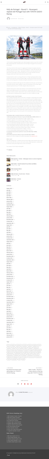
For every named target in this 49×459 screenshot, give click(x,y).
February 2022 (9, 215)
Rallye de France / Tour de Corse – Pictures (20, 173)
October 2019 (9, 237)
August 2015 (9, 324)
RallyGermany (17, 354)
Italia (14, 347)
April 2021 (9, 232)
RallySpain (16, 356)
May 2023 (9, 193)
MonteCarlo (21, 349)
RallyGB (38, 352)
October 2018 (9, 258)
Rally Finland (33, 352)
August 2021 (9, 225)
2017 (8, 345)
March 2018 (9, 270)
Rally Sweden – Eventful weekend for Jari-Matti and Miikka (23, 163)
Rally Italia (24, 354)
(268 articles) (30, 392)
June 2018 (9, 265)
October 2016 (9, 300)
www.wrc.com (34, 136)
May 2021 (9, 230)
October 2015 (9, 320)
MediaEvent (36, 347)
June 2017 (9, 285)
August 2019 (9, 241)
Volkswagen (14, 359)
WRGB (23, 359)
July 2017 (8, 283)
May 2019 (9, 247)
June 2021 (9, 228)
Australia (24, 345)
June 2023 (9, 192)
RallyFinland (26, 352)
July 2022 (8, 208)
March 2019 (9, 250)
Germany (9, 347)
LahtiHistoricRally (23, 347)
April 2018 (9, 269)
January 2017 (9, 294)
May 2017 (9, 287)
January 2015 (9, 336)
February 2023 (9, 199)
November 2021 (10, 219)
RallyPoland (9, 356)
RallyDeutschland (37, 349)
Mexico (8, 349)
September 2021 (10, 223)
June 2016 (9, 307)
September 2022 (10, 204)
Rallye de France (10, 352)
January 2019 (9, 254)
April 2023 (9, 195)
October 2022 (9, 203)
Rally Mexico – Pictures (16, 178)
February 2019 (9, 252)
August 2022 (9, 206)
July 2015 (8, 325)
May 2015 (9, 329)
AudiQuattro (19, 345)
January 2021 (9, 236)
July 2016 (8, 305)
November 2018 (10, 256)
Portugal (30, 349)
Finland (29, 345)
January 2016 (9, 316)
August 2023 (9, 188)
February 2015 (9, 335)
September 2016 (10, 302)
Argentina (13, 345)
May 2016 (9, 309)
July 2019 (8, 243)
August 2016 (9, 303)
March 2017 (9, 291)
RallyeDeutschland (18, 352)
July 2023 (8, 190)
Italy (17, 347)
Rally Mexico (30, 354)
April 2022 (9, 214)
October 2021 (9, 221)
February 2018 (9, 272)
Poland (26, 349)
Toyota (8, 359)
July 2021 (8, 226)
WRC (19, 359)
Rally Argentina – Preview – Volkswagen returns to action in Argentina (26, 158)
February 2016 (9, 314)
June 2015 (9, 327)
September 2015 (10, 322)
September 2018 (10, 259)
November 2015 (10, 318)
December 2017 (10, 276)
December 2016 (10, 296)
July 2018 (8, 263)
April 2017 (9, 289)
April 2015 (9, 331)
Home (9, 27)
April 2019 (9, 248)
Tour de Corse (31, 356)
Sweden (25, 356)
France (39, 345)
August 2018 (9, 261)
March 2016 (9, 313)
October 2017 (9, 280)
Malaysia (30, 347)
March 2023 (9, 197)
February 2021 (9, 234)
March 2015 (9, 333)
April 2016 (9, 311)
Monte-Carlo (14, 349)
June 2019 (9, 245)
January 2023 (9, 201)
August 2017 (9, 281)
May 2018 (9, 267)
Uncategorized (14, 27)
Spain (21, 356)
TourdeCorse (38, 356)
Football (34, 345)
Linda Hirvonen (14, 18)
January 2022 (9, 217)
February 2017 (9, 292)
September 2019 (10, 239)
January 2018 (9, 274)
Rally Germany (10, 354)
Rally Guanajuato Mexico (16, 168)
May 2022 (9, 212)
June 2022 (9, 210)
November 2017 (10, 278)
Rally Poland (36, 354)
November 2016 (10, 298)
